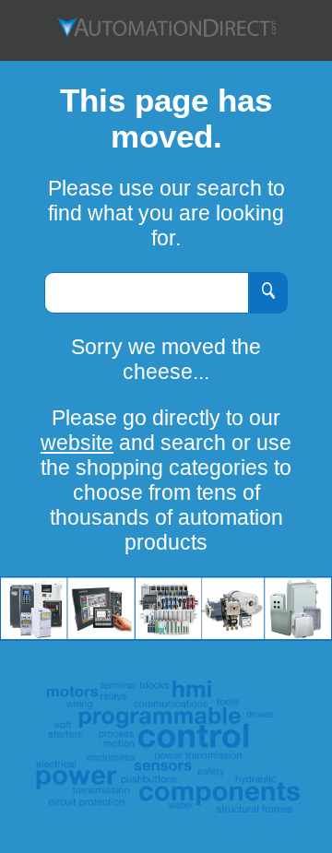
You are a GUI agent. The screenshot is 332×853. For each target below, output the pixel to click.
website (77, 443)
